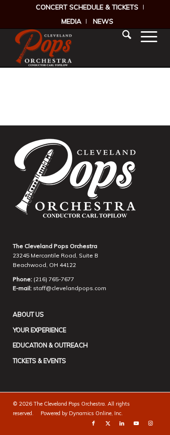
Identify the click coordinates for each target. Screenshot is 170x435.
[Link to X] (108, 423)
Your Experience (39, 330)
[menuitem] (87, 7)
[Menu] (144, 36)
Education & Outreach (50, 345)
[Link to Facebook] (93, 423)
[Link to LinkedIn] (122, 423)
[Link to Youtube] (136, 423)
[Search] (122, 36)
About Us (28, 314)
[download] (70, 48)
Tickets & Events (39, 360)
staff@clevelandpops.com (69, 288)
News (103, 21)
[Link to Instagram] (150, 423)
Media (71, 21)
